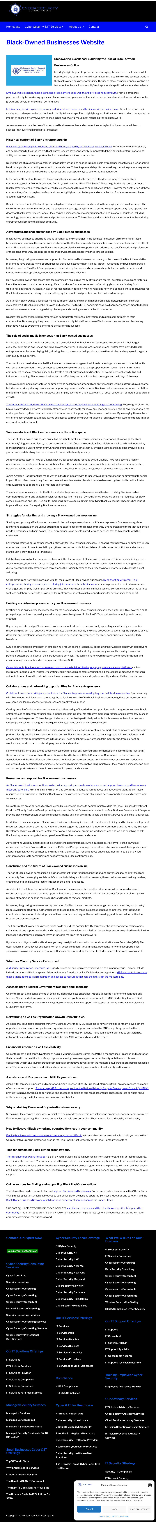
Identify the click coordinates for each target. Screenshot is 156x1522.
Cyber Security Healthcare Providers (77, 1440)
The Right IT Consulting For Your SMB (28, 1487)
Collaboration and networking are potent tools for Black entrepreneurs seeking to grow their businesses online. (68, 693)
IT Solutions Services (18, 1366)
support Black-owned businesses (72, 1191)
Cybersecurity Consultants (120, 1289)
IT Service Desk (65, 1332)
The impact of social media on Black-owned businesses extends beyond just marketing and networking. (64, 404)
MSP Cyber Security (117, 1249)
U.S (80, 826)
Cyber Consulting (16, 1275)
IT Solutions (13, 1359)
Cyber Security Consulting (21, 1295)
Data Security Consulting (119, 1269)
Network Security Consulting (23, 1308)
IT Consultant (113, 1336)
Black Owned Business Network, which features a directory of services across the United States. (59, 1200)
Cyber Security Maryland (70, 1279)
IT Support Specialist (117, 1349)
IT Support (111, 1329)
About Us (75, 26)
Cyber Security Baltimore (70, 1292)
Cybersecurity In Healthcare (72, 1420)
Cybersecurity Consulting (21, 1288)
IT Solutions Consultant (19, 1386)
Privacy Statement (120, 1516)
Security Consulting (17, 1282)
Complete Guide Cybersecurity (74, 1426)
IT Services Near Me (67, 1339)
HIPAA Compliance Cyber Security (125, 1309)
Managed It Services (18, 1413)
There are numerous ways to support (27, 1156)
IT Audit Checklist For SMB (21, 1474)
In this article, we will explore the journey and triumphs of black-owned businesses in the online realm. (62, 109)
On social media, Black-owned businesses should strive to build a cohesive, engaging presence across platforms (69, 667)
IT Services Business (67, 1346)
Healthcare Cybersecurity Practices (76, 1446)
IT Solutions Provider (18, 1372)
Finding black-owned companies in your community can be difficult (44, 1135)
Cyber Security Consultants (121, 1295)
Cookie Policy (104, 1516)
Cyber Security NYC (67, 1259)
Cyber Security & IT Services (43, 26)
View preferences (139, 1509)
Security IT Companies (118, 1471)
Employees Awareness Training (123, 1386)
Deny (114, 1509)
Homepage (13, 26)
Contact (94, 26)
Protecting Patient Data (69, 1413)
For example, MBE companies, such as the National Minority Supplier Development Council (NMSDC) (92, 1088)
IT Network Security (117, 1478)
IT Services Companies (69, 1352)
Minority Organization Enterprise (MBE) (31, 968)
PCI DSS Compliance (68, 1393)
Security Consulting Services (23, 1315)
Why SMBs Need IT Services (22, 1467)
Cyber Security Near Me (69, 1265)
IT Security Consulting (118, 1256)
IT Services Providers (68, 1359)
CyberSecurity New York (70, 1285)
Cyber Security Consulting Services (26, 1328)
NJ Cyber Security (66, 1246)
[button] (149, 1485)
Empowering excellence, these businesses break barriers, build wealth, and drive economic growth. (61, 92)
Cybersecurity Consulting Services (26, 1321)
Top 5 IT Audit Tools (17, 1461)
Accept (89, 1509)
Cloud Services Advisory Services (124, 1420)
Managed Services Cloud (20, 1419)
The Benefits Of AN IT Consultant (25, 1481)
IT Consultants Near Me (118, 1355)
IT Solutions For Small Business (24, 1392)
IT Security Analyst (116, 1342)
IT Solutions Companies (20, 1379)
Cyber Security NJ (66, 1252)
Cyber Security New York (70, 1272)
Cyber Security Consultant (21, 1302)
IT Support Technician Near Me (123, 1362)
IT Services (62, 1326)
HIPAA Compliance (67, 1386)
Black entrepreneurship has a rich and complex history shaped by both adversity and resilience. (59, 146)
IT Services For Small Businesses (74, 1365)
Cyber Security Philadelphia (72, 1298)
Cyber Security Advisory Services (124, 1413)
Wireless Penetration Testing (121, 1302)
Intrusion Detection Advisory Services (127, 1427)
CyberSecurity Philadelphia (71, 1305)
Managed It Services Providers (24, 1426)
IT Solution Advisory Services (122, 1407)
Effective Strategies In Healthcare (75, 1433)
